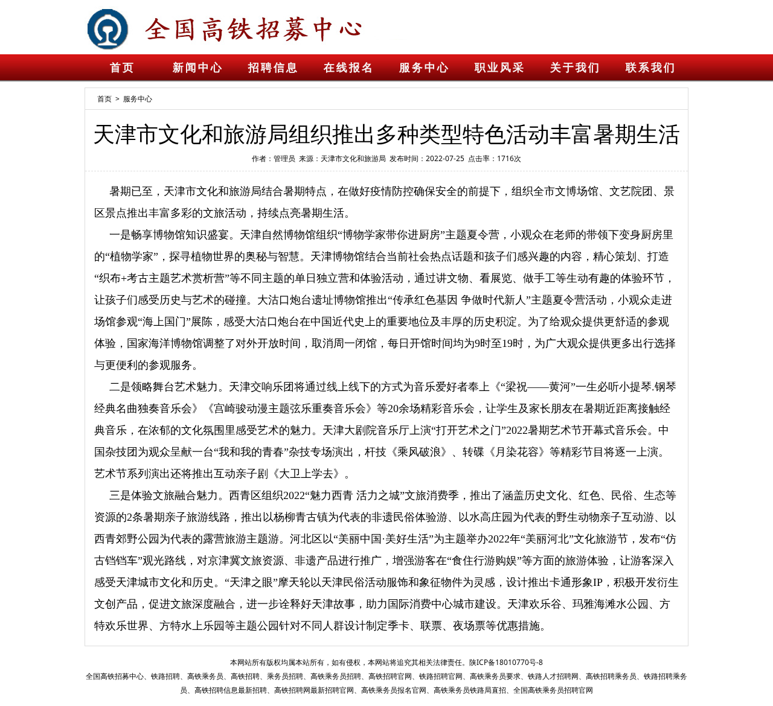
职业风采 (500, 68)
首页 (122, 68)
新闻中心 (198, 68)
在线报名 (349, 68)
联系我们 (651, 68)
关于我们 (575, 68)
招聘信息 (273, 68)
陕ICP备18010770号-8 (506, 662)
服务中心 (424, 68)
